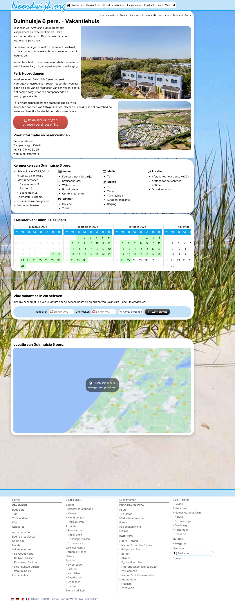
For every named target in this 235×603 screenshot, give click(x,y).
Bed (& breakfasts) (23, 536)
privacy (55, 599)
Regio (160, 5)
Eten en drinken (75, 590)
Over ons (178, 548)
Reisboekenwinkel (130, 526)
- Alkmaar (125, 558)
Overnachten (93, 5)
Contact (177, 558)
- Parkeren (125, 513)
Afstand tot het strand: (166, 176)
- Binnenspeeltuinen (78, 538)
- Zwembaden (74, 564)
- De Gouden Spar (23, 553)
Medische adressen (131, 518)
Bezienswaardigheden (79, 508)
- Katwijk (178, 516)
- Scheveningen (182, 521)
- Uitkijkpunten (75, 521)
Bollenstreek (180, 508)
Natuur (70, 556)
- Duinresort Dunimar (25, 562)
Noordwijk (78, 5)
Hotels (16, 545)
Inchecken (41, 311)
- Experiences (74, 543)
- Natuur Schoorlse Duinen (135, 545)
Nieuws (124, 530)
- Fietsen (71, 569)
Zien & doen (118, 5)
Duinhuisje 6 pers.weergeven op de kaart (102, 385)
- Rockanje (179, 534)
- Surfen (71, 586)
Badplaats (18, 509)
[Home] (68, 5)
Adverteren (179, 543)
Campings (18, 540)
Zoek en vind (159, 311)
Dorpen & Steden (76, 551)
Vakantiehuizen (21, 549)
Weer (168, 5)
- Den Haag (180, 525)
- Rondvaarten (74, 530)
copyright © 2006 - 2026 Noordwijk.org (78, 599)
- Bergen (124, 553)
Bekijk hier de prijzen (40, 122)
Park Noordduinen (24, 102)
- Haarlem (125, 583)
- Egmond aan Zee (130, 562)
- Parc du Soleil (21, 570)
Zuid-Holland (181, 499)
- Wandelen (73, 573)
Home (16, 499)
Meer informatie (29, 153)
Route (122, 509)
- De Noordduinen (23, 558)
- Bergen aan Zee (129, 549)
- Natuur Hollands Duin (187, 512)
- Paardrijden (74, 577)
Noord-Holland (128, 540)
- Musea (71, 513)
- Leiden (178, 503)
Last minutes (20, 575)
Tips (14, 513)
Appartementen (21, 532)
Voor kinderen (20, 518)
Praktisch (149, 5)
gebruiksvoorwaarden (40, 599)
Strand (106, 5)
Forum (123, 522)
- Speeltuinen (74, 534)
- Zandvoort (126, 587)
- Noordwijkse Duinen (25, 566)
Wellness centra (75, 547)
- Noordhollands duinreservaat (138, 566)
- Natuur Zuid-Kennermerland (137, 575)
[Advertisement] (209, 95)
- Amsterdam (127, 579)
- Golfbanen (73, 581)
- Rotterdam (180, 529)
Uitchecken (83, 311)
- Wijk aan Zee (128, 570)
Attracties (72, 526)
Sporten (70, 560)
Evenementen (134, 5)
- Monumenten (75, 517)
